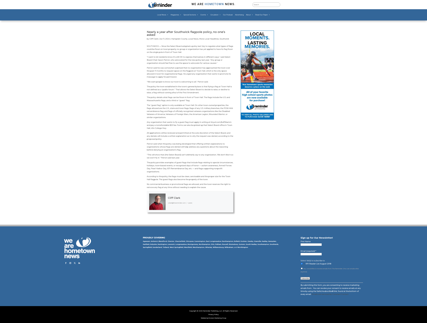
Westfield (188, 247)
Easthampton (227, 241)
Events (203, 15)
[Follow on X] (75, 263)
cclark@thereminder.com (177, 203)
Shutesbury (233, 244)
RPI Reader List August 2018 (318, 264)
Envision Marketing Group (217, 318)
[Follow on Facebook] (66, 263)
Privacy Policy (213, 314)
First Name (306, 241)
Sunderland (157, 247)
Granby (250, 241)
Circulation (214, 15)
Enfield (237, 241)
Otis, (213, 244)
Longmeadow (181, 244)
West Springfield (176, 247)
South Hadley (251, 244)
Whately (208, 247)
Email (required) (308, 251)
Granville (257, 241)
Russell (225, 244)
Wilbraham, (229, 247)
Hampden (272, 241)
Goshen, (243, 241)
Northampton (204, 244)
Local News (161, 15)
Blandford (163, 241)
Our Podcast (228, 15)
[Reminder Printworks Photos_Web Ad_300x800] (257, 119)
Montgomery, (192, 244)
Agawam (146, 241)
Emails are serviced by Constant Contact (330, 294)
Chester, (171, 241)
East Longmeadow (213, 241)
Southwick (224, 39)
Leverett (171, 244)
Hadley (264, 241)
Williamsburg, (218, 247)
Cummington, (199, 241)
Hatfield (146, 244)
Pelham (218, 244)
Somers (242, 244)
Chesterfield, (180, 241)
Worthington (242, 247)
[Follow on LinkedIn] (79, 263)
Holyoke (153, 244)
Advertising (239, 15)
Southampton (263, 244)
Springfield (147, 247)
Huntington (162, 244)
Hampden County (179, 39)
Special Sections (189, 15)
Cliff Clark (153, 39)
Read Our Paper (261, 15)
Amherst (154, 241)
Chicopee (190, 241)
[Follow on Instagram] (70, 263)
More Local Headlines (209, 39)
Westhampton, (199, 247)
